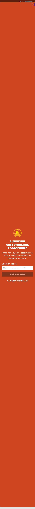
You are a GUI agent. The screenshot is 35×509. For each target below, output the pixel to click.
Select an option (9, 264)
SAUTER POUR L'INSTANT (17, 281)
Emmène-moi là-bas (17, 274)
